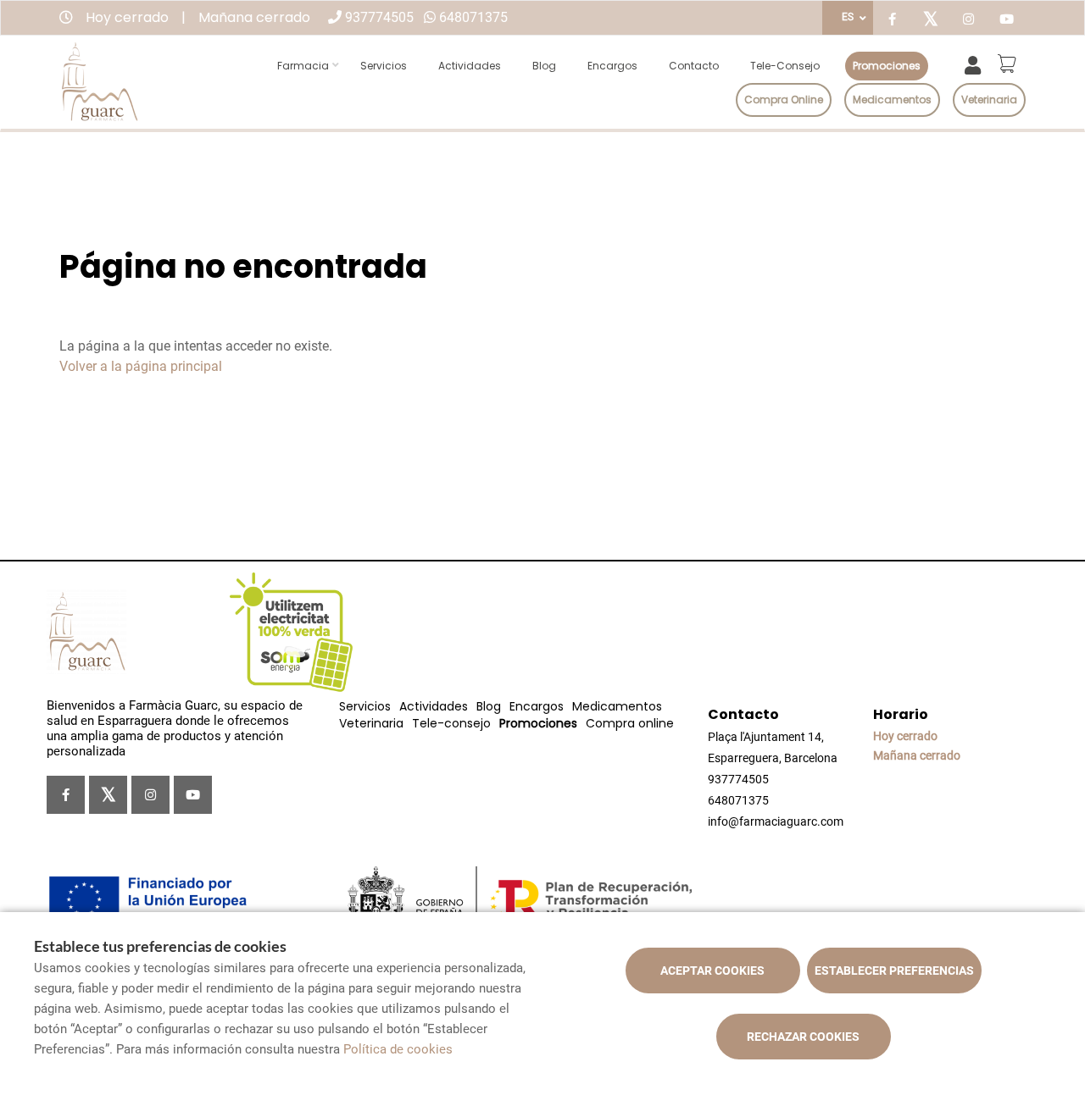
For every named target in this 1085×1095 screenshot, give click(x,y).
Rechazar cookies (803, 1036)
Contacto (694, 65)
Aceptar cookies (712, 970)
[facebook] (892, 20)
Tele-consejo (785, 65)
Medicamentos (892, 99)
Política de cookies (398, 1049)
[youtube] (1007, 20)
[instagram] (968, 20)
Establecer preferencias (894, 970)
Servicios (383, 65)
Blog (544, 65)
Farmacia (303, 65)
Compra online (783, 99)
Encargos (612, 65)
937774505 (379, 17)
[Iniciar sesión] (976, 64)
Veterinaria (989, 99)
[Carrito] (1009, 63)
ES (848, 17)
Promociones (887, 65)
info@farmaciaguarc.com (775, 821)
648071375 (473, 17)
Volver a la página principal (140, 366)
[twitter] (930, 20)
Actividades (469, 65)
